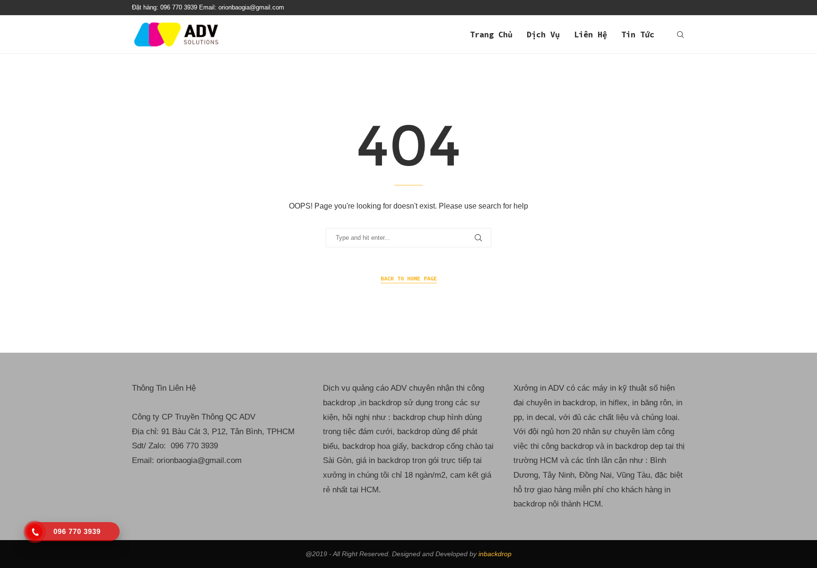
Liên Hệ (590, 34)
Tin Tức (637, 34)
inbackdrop (495, 554)
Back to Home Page (409, 278)
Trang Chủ (491, 34)
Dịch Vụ (543, 34)
